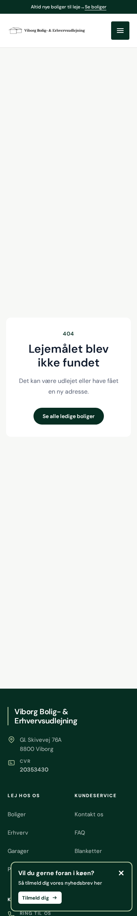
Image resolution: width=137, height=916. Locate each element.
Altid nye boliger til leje (69, 7)
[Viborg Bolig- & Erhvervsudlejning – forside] (47, 30)
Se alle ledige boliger (69, 416)
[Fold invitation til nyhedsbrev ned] (121, 873)
